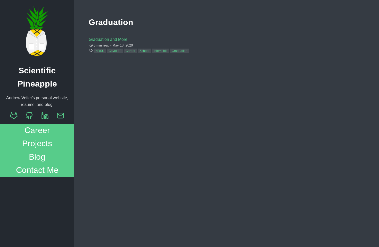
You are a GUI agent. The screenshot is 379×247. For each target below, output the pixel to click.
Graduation (179, 50)
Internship (161, 50)
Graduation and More (108, 39)
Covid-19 (115, 50)
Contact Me (37, 170)
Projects (37, 143)
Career (37, 130)
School (144, 50)
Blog (37, 156)
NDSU (99, 50)
